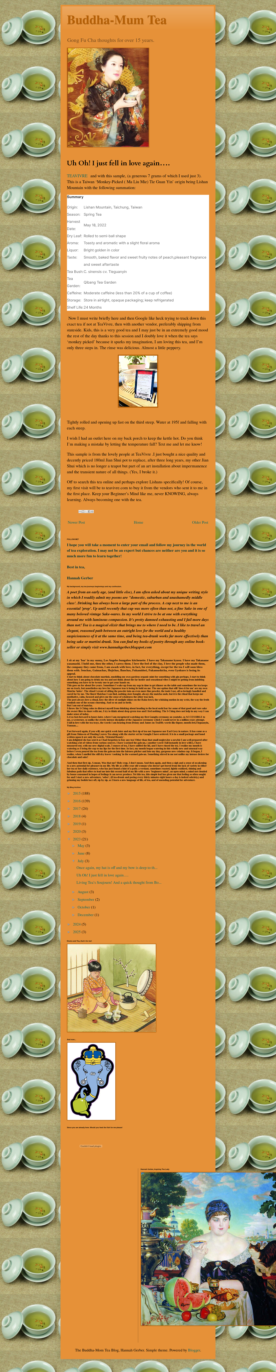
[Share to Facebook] (89, 511)
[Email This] (80, 511)
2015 (77, 793)
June (82, 853)
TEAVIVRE (77, 175)
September (86, 899)
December (86, 914)
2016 (77, 800)
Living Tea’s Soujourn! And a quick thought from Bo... (119, 882)
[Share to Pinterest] (92, 511)
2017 (77, 808)
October (84, 907)
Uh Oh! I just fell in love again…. (102, 875)
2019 (77, 823)
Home (138, 522)
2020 (77, 831)
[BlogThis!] (83, 511)
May (81, 845)
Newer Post (76, 522)
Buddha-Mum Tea (117, 19)
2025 (77, 931)
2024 (77, 924)
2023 (77, 838)
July (81, 860)
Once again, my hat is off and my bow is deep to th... (117, 867)
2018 (77, 816)
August (83, 891)
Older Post (200, 522)
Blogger (194, 1350)
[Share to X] (86, 511)
